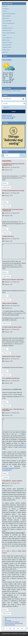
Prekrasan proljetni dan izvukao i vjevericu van (12, 210)
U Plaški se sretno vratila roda (11, 327)
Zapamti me (6, 107)
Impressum (5, 52)
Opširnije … (5, 183)
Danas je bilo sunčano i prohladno (13, 279)
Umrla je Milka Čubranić (9, 303)
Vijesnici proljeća (8, 236)
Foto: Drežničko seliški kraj (11, 378)
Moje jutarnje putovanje (10, 624)
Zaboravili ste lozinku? (7, 115)
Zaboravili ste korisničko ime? (8, 116)
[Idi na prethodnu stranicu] (6, 628)
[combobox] (12, 155)
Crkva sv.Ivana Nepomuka (8, 23)
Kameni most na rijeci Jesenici (11, 356)
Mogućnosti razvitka (7, 42)
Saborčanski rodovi (7, 30)
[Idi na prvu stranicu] (3, 628)
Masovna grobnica (7, 16)
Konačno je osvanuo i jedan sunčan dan (14, 623)
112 (18, 628)
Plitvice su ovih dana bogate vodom (13, 190)
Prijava (14, 111)
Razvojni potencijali (7, 44)
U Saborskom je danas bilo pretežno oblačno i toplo (13, 164)
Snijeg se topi (8, 620)
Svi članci (5, 11)
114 (26, 628)
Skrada (4, 35)
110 (10, 628)
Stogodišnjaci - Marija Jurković (12, 480)
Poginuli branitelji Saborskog (9, 13)
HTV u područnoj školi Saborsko (12, 621)
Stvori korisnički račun (7, 118)
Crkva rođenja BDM (7, 20)
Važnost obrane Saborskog (9, 32)
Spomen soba (6, 18)
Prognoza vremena (7, 47)
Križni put (5, 25)
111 (14, 628)
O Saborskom (6, 8)
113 (22, 628)
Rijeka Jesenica (6, 40)
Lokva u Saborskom (7, 37)
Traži (3, 155)
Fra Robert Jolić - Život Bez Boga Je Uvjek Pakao (13, 410)
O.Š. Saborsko (18, 313)
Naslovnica (5, 6)
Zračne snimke (6, 49)
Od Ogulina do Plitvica (8, 28)
